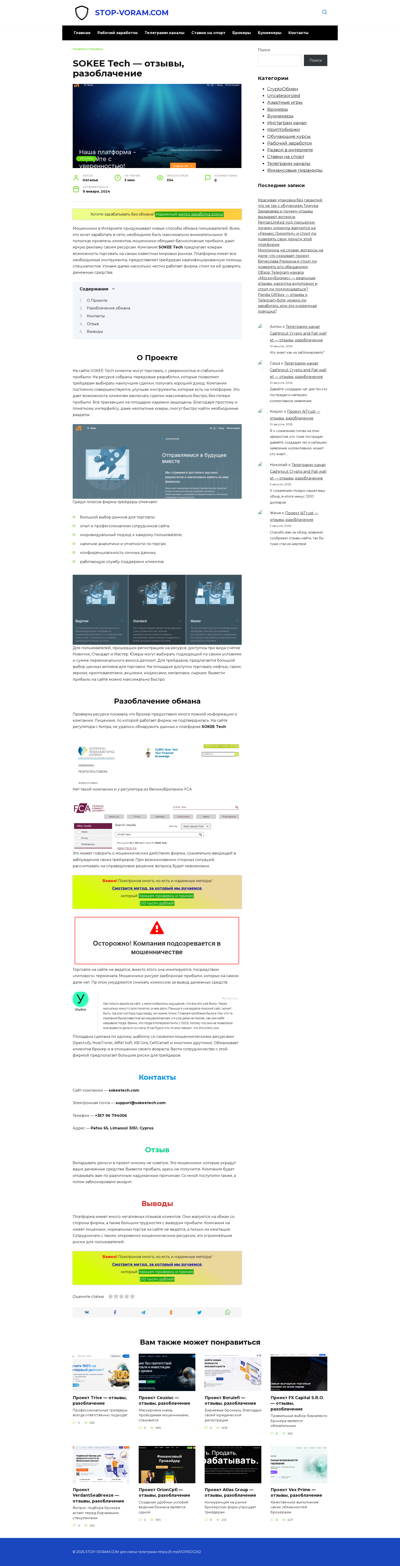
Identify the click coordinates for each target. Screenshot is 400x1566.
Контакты (298, 33)
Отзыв (93, 324)
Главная (82, 33)
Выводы (95, 331)
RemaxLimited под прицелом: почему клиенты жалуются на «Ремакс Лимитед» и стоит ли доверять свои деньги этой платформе (287, 233)
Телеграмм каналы (164, 33)
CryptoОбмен (282, 89)
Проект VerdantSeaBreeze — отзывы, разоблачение (98, 1495)
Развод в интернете (290, 149)
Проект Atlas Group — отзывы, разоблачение (230, 1492)
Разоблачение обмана (108, 308)
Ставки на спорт (208, 33)
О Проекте (97, 300)
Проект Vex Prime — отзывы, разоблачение (296, 1492)
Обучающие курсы (289, 136)
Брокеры (241, 33)
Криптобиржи (283, 129)
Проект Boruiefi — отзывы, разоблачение (230, 1400)
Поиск (264, 50)
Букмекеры (269, 33)
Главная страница (88, 49)
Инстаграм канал (287, 122)
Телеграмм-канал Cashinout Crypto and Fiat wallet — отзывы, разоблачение (298, 333)
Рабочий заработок (117, 33)
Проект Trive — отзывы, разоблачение (100, 1400)
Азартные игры (285, 102)
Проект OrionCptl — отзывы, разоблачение (164, 1492)
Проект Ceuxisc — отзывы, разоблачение (164, 1400)
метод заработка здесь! (200, 214)
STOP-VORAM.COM (132, 12)
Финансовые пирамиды (294, 170)
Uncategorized (283, 95)
